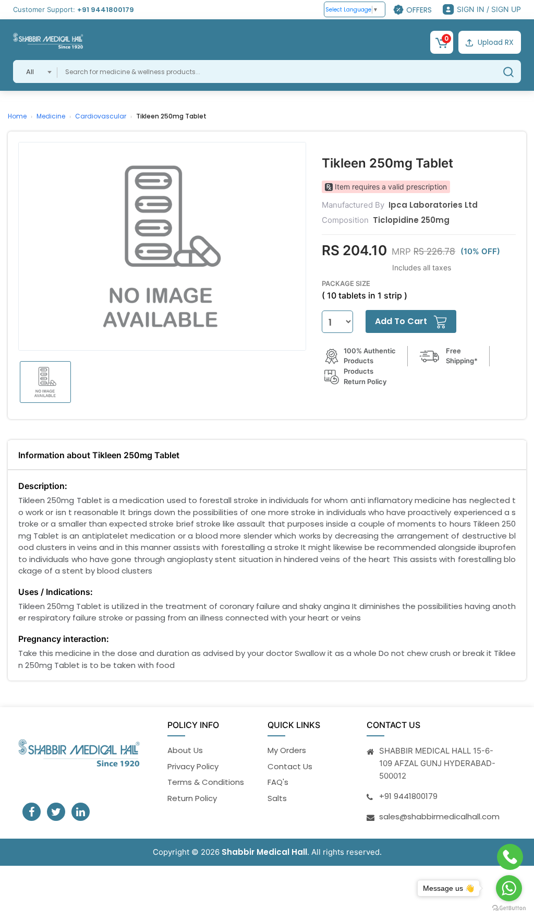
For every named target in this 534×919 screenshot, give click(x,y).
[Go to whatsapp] (509, 888)
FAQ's (278, 782)
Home (17, 116)
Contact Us (290, 766)
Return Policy (192, 798)
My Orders (287, 750)
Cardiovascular (100, 116)
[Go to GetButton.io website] (509, 908)
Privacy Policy (193, 766)
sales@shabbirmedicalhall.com (439, 816)
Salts (277, 798)
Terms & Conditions (205, 782)
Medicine (51, 116)
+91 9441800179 (105, 10)
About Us (185, 750)
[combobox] (35, 71)
